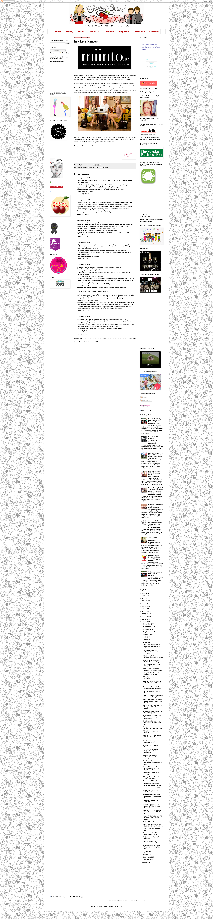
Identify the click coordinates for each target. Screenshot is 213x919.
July (145, 637)
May (145, 642)
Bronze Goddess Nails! (151, 788)
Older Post (132, 338)
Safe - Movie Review (150, 822)
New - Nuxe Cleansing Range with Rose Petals (152, 669)
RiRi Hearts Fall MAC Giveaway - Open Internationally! (154, 474)
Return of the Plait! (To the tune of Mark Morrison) (153, 687)
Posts (144, 397)
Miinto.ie (118, 84)
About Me (139, 31)
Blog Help (123, 31)
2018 (144, 606)
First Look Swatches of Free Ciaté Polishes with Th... (152, 646)
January (146, 859)
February (146, 857)
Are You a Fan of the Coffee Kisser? (150, 791)
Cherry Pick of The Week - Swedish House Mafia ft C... (152, 811)
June (145, 639)
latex (105, 906)
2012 (144, 622)
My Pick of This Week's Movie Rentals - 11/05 (152, 784)
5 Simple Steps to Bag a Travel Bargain (155, 573)
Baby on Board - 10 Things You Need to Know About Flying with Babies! (155, 455)
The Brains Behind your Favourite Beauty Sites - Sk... (152, 762)
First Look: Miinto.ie (150, 781)
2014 (144, 616)
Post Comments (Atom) (93, 342)
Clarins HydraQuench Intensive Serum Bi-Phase (153, 656)
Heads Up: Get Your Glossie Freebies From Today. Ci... (152, 651)
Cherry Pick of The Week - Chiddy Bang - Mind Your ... (153, 682)
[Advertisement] (57, 149)
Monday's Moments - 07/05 (151, 801)
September (147, 632)
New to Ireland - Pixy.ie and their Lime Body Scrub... (153, 696)
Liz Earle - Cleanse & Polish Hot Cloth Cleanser (150, 751)
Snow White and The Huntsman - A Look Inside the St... (151, 768)
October (146, 629)
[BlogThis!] (95, 165)
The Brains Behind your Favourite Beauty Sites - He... (152, 722)
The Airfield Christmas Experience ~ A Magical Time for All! (154, 541)
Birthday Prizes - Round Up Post (154, 556)
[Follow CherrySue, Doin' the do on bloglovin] (145, 406)
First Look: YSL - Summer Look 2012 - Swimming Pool (152, 701)
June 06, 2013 (83, 236)
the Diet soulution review (96, 230)
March (146, 854)
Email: (147, 59)
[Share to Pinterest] (100, 165)
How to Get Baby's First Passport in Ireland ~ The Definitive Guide (155, 421)
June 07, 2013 (83, 310)
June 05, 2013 (83, 194)
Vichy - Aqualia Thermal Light (151, 829)
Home (57, 31)
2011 (144, 863)
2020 (144, 601)
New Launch (96, 167)
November (147, 626)
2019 (144, 603)
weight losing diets (84, 247)
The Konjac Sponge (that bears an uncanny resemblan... (152, 716)
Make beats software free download (90, 284)
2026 (144, 593)
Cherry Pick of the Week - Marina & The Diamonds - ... (153, 736)
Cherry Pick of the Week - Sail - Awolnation (152, 777)
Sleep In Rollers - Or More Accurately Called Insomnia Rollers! (155, 523)
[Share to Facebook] (98, 165)
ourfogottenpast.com (90, 321)
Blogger (119, 906)
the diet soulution (112, 224)
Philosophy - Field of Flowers (151, 837)
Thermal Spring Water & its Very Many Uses (152, 712)
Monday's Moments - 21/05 (151, 731)
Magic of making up (84, 204)
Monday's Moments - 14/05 (151, 773)
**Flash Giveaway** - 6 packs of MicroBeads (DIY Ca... (151, 806)
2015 (144, 614)
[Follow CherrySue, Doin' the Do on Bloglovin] (56, 178)
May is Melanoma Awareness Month (150, 842)
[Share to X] (97, 165)
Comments (146, 400)
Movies (110, 31)
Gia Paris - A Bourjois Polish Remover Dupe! (151, 661)
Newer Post (78, 338)
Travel (81, 31)
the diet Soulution (95, 188)
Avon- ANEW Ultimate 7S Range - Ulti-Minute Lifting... (152, 706)
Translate (65, 53)
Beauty (69, 31)
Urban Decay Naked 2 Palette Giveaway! (155, 488)
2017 (144, 609)
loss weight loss (83, 252)
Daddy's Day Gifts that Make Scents (151, 665)
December (147, 624)
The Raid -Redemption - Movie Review (151, 741)
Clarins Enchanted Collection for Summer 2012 (152, 756)
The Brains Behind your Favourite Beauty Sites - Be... (152, 796)
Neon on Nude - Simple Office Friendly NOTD (151, 833)
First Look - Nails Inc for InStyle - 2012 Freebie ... (152, 825)
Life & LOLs (95, 31)
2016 (144, 611)
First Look (82, 167)
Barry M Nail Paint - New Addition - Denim (152, 673)
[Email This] (93, 165)
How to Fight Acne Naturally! (155, 437)
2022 (144, 598)
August (146, 634)
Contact (154, 31)
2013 (144, 619)
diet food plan (82, 182)
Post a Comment (82, 335)
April (145, 852)
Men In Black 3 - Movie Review (151, 692)
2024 (144, 596)
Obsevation (104, 167)
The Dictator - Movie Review (150, 746)
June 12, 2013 (83, 331)
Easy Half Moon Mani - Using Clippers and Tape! (152, 727)
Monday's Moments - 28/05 (151, 677)
